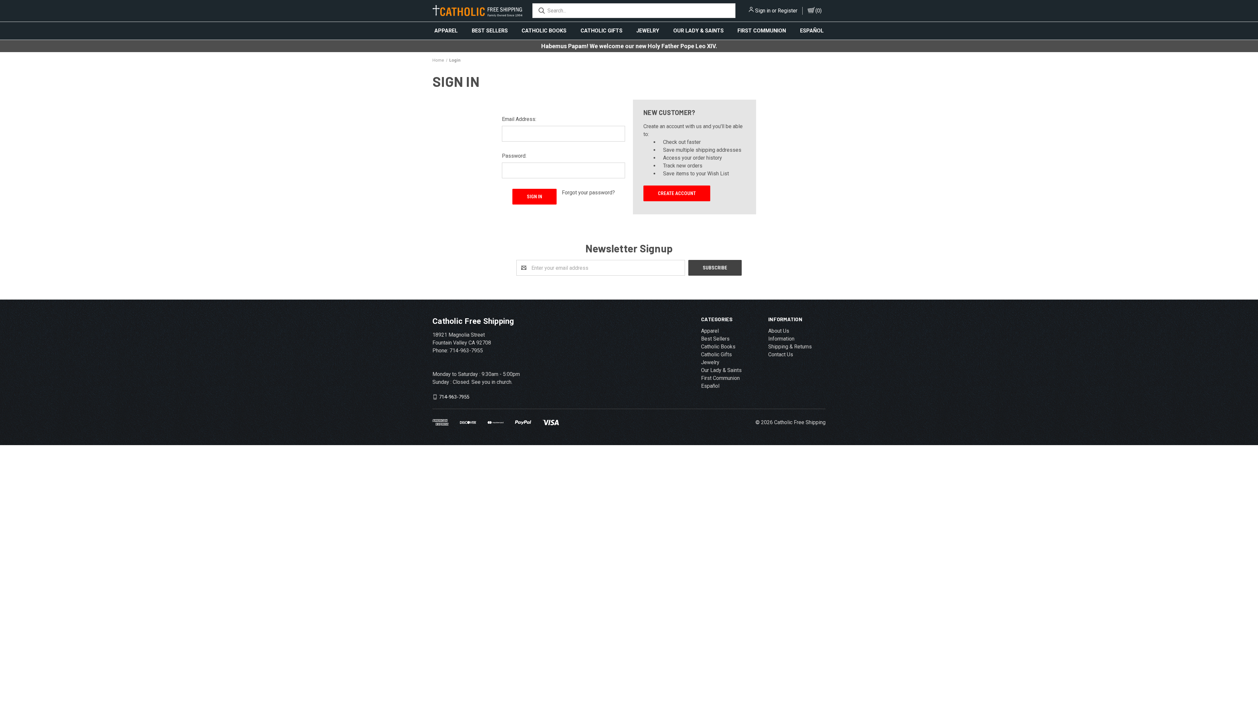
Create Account (677, 193)
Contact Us (780, 354)
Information (781, 339)
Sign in (763, 11)
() (818, 11)
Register (787, 11)
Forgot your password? (588, 192)
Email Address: (519, 119)
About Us (778, 331)
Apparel (446, 31)
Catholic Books (544, 31)
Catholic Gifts (601, 31)
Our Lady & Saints (698, 31)
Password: (514, 156)
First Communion (761, 31)
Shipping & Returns (790, 347)
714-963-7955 (454, 397)
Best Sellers (490, 31)
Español (812, 31)
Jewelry (647, 31)
